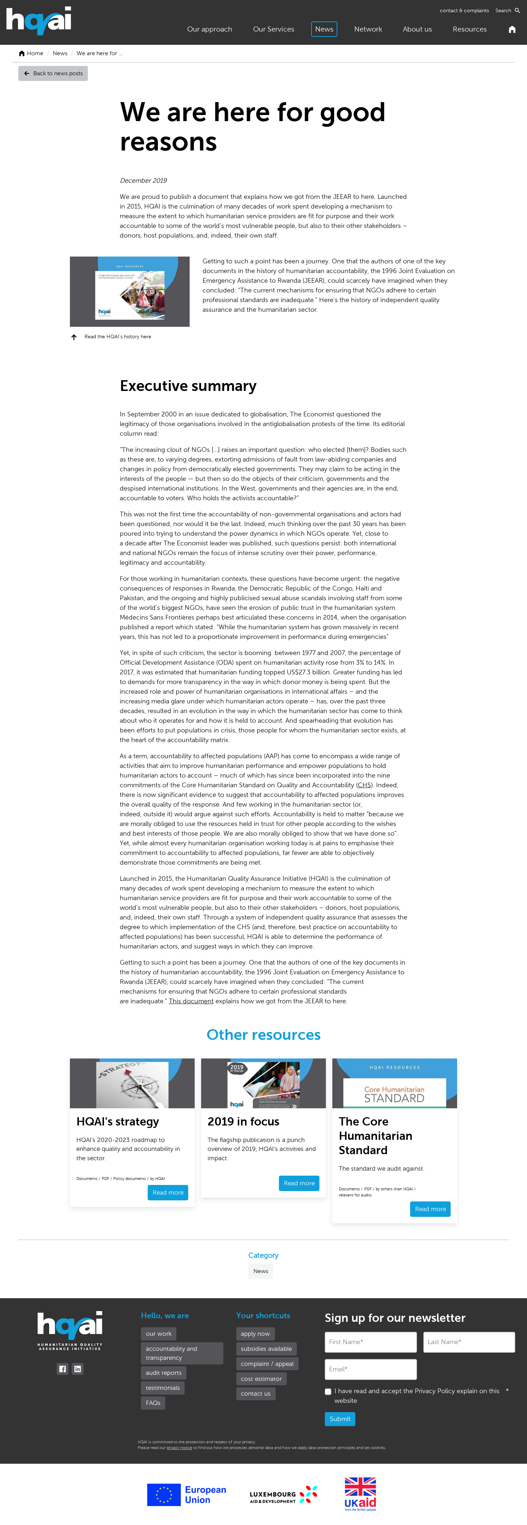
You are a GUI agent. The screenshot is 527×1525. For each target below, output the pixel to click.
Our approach (209, 29)
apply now (255, 1333)
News (324, 29)
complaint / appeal (267, 1364)
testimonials (163, 1388)
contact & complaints (464, 10)
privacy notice (179, 1447)
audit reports (164, 1372)
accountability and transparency (171, 1353)
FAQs (153, 1403)
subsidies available (266, 1348)
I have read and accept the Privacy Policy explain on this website (421, 1395)
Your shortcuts (263, 1315)
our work (159, 1333)
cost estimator (261, 1379)
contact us (256, 1393)
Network (368, 29)
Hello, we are (165, 1315)
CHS (364, 785)
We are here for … (100, 53)
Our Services (273, 29)
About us (417, 29)
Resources (470, 29)
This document (191, 1001)
